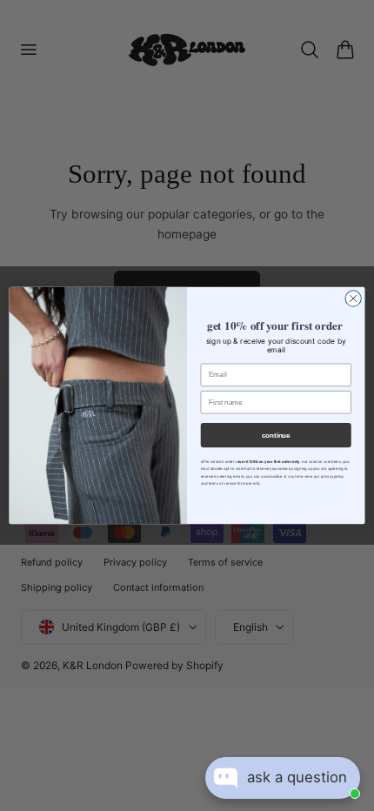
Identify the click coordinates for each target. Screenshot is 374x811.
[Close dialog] (353, 298)
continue (276, 435)
